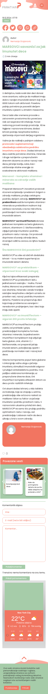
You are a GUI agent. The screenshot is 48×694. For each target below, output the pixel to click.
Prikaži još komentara (16, 578)
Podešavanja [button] (11, 688)
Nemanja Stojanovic (20, 41)
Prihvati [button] (25, 688)
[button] (3, 481)
